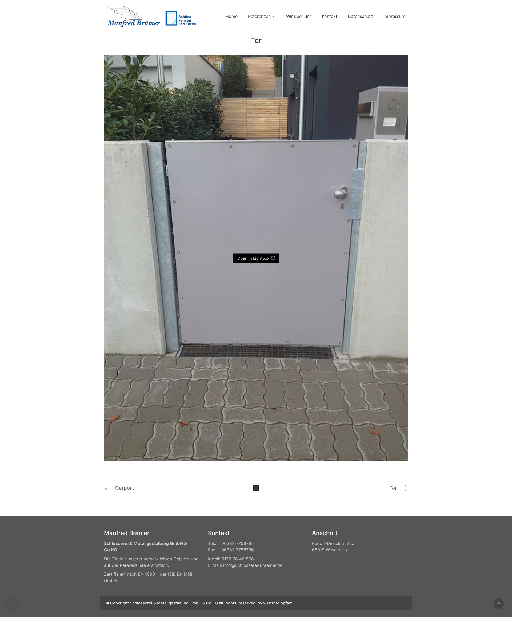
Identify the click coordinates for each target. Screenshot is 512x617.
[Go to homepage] (150, 16)
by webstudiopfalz (275, 603)
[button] (11, 605)
